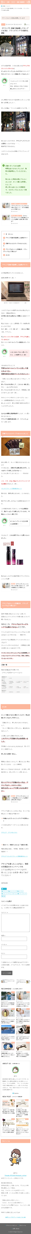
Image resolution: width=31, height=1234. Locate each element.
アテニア (5, 891)
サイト (3, 953)
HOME (3, 6)
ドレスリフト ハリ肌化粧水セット (11, 488)
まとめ (7, 255)
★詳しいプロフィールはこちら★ (15, 1217)
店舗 (4, 896)
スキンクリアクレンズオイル (9, 893)
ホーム (3, 2)
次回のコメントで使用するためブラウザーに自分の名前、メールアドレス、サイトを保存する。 (15, 964)
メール (4, 944)
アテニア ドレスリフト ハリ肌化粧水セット (14, 856)
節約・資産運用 (20, 2)
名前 (3, 935)
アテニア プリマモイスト (9, 832)
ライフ (13, 2)
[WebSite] (15, 1093)
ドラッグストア (22, 893)
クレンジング (13, 891)
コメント (4, 912)
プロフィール (22, 1225)
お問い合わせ (16, 1228)
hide (11, 234)
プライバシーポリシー (11, 1225)
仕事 (8, 2)
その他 (28, 2)
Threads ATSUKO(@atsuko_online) (16, 1175)
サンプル (21, 891)
